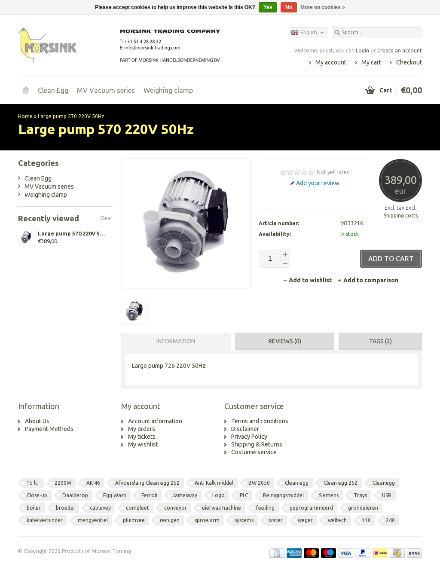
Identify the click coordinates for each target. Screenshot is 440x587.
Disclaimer (245, 428)
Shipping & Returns (256, 444)
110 (366, 520)
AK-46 (93, 483)
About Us (37, 421)
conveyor (175, 508)
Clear (106, 218)
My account (330, 62)
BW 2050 (259, 483)
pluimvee (134, 520)
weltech (337, 520)
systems (244, 520)
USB (386, 495)
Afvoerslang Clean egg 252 (147, 483)
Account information (155, 421)
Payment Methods (49, 428)
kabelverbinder (45, 520)
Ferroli (149, 495)
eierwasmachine (221, 508)
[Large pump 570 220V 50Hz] (134, 321)
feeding (265, 508)
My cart (371, 62)
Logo (218, 495)
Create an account (399, 50)
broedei (65, 508)
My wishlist (143, 444)
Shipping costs (401, 215)
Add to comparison (370, 280)
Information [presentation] (175, 341)
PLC (244, 495)
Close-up (37, 495)
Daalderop (75, 495)
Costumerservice (254, 452)
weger (305, 520)
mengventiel (93, 520)
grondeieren (363, 508)
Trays (360, 495)
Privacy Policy (249, 436)
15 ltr (33, 483)
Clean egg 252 (341, 483)
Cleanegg (384, 483)
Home (26, 90)
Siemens (329, 495)
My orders (141, 428)
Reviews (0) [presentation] (285, 341)
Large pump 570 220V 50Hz (71, 116)
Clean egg (297, 483)
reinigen (170, 520)
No (288, 7)
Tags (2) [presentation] (380, 341)
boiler (34, 508)
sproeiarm (207, 520)
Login (362, 50)
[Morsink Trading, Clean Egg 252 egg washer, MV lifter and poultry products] (119, 45)
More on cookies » (322, 7)
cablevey (100, 508)
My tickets (142, 436)
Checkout (409, 62)
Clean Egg (53, 90)
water (276, 520)
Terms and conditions (259, 421)
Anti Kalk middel (214, 483)
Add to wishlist (311, 280)
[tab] (174, 341)
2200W (63, 483)
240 (390, 520)
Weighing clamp (168, 90)
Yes (267, 7)
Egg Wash (114, 495)
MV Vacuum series (106, 90)
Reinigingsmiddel (283, 495)
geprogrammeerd (311, 508)
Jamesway (184, 495)
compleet (137, 508)
